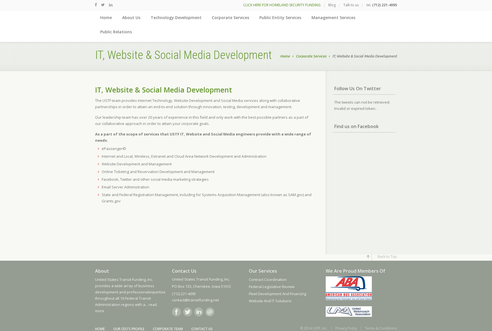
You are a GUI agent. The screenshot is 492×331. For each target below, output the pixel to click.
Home (106, 17)
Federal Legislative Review (271, 286)
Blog (332, 5)
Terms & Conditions (381, 328)
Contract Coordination (268, 279)
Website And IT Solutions (270, 300)
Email (209, 311)
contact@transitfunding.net (195, 300)
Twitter (187, 311)
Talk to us (351, 5)
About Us (131, 17)
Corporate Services (230, 17)
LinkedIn (198, 311)
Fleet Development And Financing (277, 293)
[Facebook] (96, 4)
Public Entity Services (280, 17)
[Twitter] (103, 4)
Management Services (333, 17)
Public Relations (116, 31)
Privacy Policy (346, 328)
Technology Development (176, 17)
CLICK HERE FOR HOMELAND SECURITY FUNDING (282, 5)
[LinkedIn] (110, 4)
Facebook (176, 311)
